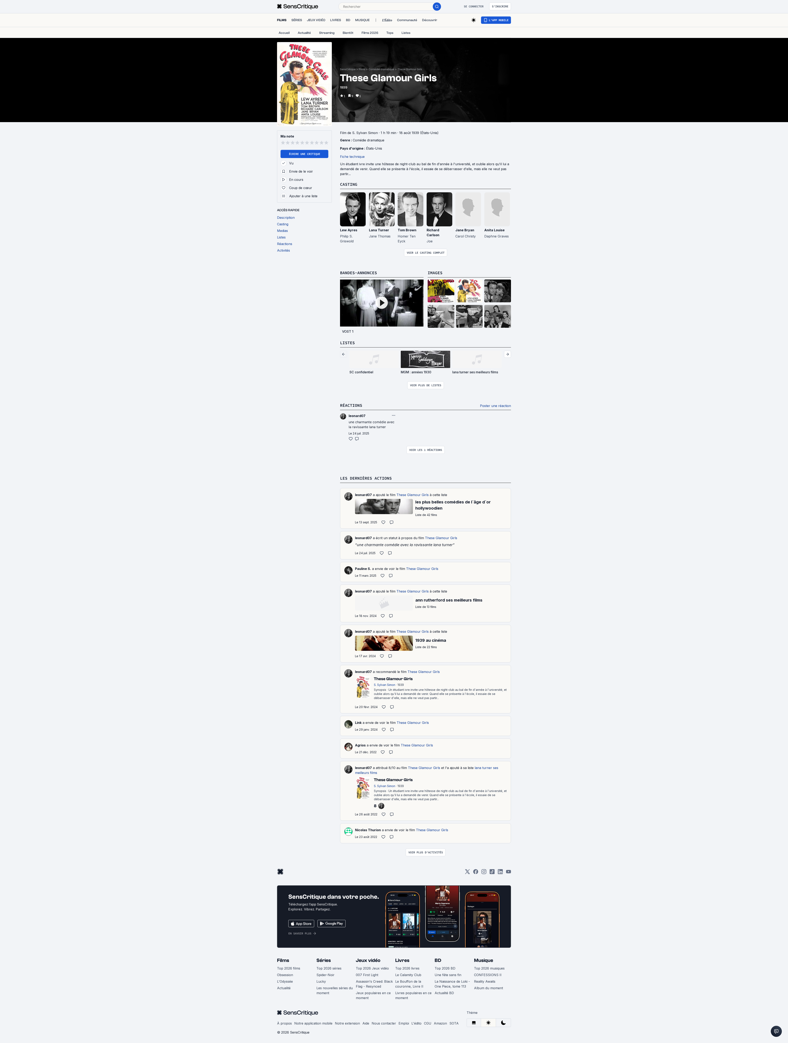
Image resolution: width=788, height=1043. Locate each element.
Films (362, 69)
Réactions (351, 405)
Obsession (285, 975)
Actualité (284, 988)
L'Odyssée (285, 981)
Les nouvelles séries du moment (334, 990)
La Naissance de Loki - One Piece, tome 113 (452, 983)
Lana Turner (379, 230)
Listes (347, 342)
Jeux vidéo (368, 960)
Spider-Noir (325, 975)
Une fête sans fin (448, 975)
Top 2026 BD (445, 968)
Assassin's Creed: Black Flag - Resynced (374, 983)
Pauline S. (363, 569)
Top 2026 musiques (489, 968)
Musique (483, 960)
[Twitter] (467, 873)
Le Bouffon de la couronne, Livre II (409, 983)
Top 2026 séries (328, 968)
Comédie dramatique (381, 69)
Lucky (321, 981)
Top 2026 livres (407, 968)
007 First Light (367, 975)
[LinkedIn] (500, 873)
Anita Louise (494, 230)
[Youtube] (508, 873)
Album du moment (488, 988)
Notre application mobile (313, 1023)
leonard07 (363, 495)
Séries (323, 960)
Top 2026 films (288, 968)
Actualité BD (444, 993)
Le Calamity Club (408, 975)
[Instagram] (483, 873)
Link (358, 723)
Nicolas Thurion (368, 830)
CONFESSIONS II (488, 975)
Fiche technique (352, 157)
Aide (365, 1023)
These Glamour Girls (409, 69)
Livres (402, 960)
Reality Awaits (484, 981)
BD (438, 960)
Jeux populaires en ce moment (373, 995)
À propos (284, 1023)
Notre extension (347, 1023)
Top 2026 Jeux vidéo (372, 968)
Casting (348, 184)
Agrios (360, 745)
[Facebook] (475, 873)
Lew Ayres (348, 230)
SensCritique (348, 69)
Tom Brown (407, 230)
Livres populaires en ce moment (413, 995)
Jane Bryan (464, 230)
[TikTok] (492, 873)
